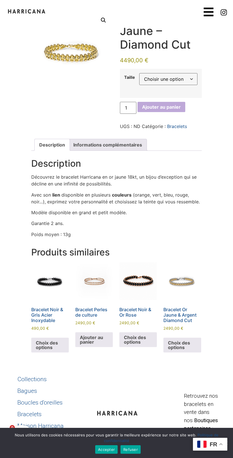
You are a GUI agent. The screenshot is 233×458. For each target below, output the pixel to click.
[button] (103, 20)
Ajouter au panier (161, 107)
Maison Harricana (40, 425)
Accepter (106, 449)
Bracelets (177, 126)
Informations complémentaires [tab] (107, 145)
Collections (32, 379)
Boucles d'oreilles (40, 402)
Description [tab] (52, 145)
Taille (129, 77)
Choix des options (47, 345)
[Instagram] (224, 12)
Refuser (130, 449)
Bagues (27, 390)
